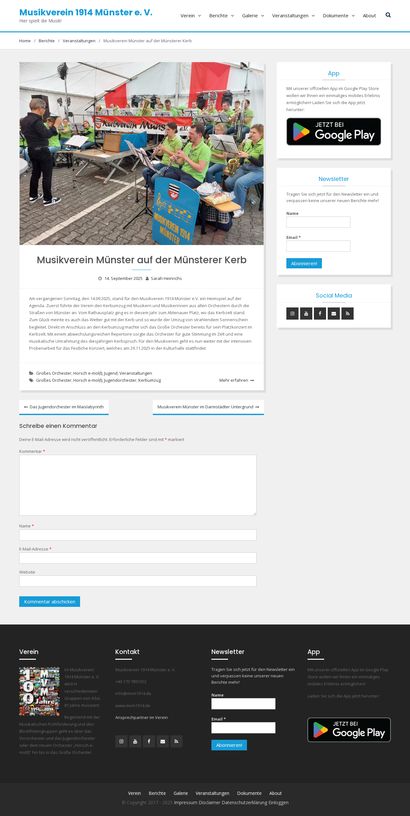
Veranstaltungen (290, 15)
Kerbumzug (149, 380)
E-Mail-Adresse (35, 549)
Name (26, 526)
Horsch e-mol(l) (87, 373)
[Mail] (334, 313)
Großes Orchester (53, 373)
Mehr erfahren (233, 380)
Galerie (250, 15)
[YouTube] (306, 313)
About (369, 15)
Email (293, 237)
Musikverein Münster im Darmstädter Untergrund (205, 407)
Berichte (218, 15)
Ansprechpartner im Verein (141, 717)
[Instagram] (292, 313)
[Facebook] (320, 313)
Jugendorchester (120, 380)
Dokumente (335, 15)
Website (27, 572)
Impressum (186, 802)
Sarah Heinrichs (166, 278)
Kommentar (32, 451)
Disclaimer (210, 802)
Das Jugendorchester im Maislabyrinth (67, 407)
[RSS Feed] (347, 313)
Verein (188, 15)
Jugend (111, 373)
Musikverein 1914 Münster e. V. (85, 12)
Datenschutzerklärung (245, 802)
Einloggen (278, 802)
